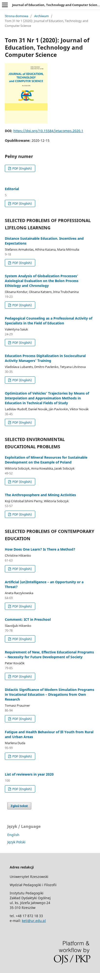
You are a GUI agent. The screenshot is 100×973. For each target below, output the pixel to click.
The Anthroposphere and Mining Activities (40, 495)
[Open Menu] (5, 5)
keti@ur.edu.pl (34, 920)
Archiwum (41, 16)
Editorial (12, 189)
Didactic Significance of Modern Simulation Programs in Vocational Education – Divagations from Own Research (49, 694)
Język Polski (16, 842)
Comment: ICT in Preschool (28, 619)
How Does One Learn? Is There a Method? (40, 549)
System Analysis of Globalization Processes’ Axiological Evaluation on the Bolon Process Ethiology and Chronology (41, 281)
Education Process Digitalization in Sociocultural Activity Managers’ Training (45, 358)
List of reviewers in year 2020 (29, 774)
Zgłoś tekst (19, 806)
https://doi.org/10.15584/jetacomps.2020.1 (48, 130)
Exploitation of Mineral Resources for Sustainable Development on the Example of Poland (46, 459)
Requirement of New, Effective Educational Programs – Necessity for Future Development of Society (49, 654)
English (13, 834)
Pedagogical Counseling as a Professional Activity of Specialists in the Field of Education (48, 320)
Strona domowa (16, 16)
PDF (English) (22, 168)
